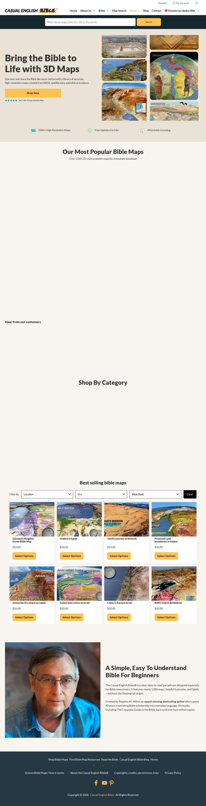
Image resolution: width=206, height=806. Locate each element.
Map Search (119, 10)
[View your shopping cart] (196, 3)
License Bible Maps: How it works (44, 772)
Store (132, 10)
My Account (182, 3)
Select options (24, 556)
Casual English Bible (102, 794)
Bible (102, 10)
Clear (190, 494)
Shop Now (33, 93)
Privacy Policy (173, 772)
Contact (156, 10)
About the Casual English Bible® (89, 772)
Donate (162, 3)
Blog (146, 10)
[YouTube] (100, 783)
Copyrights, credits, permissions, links (136, 772)
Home (73, 10)
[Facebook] (92, 783)
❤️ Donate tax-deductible (179, 10)
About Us (85, 10)
